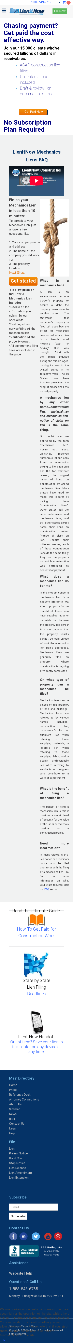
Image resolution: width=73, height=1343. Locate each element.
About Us (15, 1104)
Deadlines (36, 993)
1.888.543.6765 (41, 2)
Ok (3, 1340)
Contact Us (17, 1123)
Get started (23, 281)
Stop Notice (17, 1163)
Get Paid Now (34, 112)
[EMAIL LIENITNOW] (58, 1236)
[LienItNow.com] (27, 10)
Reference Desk (19, 1094)
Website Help (20, 1273)
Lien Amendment (20, 1173)
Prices (13, 1090)
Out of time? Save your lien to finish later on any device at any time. (36, 1047)
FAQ (46, 889)
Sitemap (14, 1109)
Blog (12, 1119)
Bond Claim (16, 1158)
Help (12, 1133)
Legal (12, 1128)
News (13, 1114)
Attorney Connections (24, 1099)
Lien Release (17, 1168)
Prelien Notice (18, 1153)
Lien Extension (19, 1177)
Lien (12, 1148)
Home (13, 1085)
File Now (59, 11)
